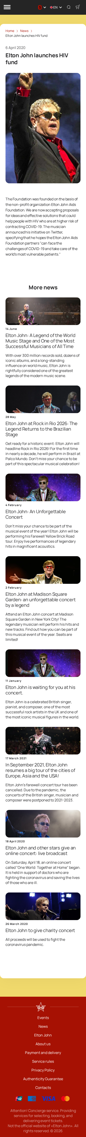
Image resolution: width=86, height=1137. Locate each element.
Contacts (43, 1087)
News (43, 1026)
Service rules (43, 1061)
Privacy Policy (43, 1070)
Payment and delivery (43, 1052)
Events (43, 1017)
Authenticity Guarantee (43, 1078)
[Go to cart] (77, 7)
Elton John (43, 1035)
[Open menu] (7, 7)
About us (43, 1043)
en (55, 7)
